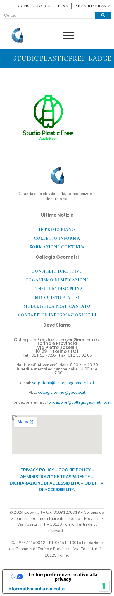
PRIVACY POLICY (37, 470)
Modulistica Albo (57, 297)
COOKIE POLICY (75, 470)
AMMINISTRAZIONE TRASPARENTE (55, 477)
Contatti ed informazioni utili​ (57, 315)
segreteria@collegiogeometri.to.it (63, 383)
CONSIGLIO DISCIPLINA (43, 6)
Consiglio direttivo (57, 271)
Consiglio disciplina (57, 288)
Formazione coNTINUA (57, 247)
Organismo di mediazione (57, 280)
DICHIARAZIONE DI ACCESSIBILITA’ (45, 483)
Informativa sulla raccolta (36, 589)
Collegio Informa (57, 238)
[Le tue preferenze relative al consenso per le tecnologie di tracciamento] (103, 585)
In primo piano (57, 229)
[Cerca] (103, 15)
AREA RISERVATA (93, 6)
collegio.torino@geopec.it (61, 392)
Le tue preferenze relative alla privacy (63, 576)
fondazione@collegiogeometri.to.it (78, 402)
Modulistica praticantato (57, 306)
